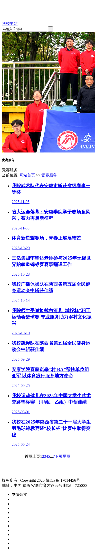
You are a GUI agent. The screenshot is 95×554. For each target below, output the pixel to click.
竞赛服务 (49, 175)
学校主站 (10, 24)
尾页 (66, 456)
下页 (59, 456)
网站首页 (27, 175)
